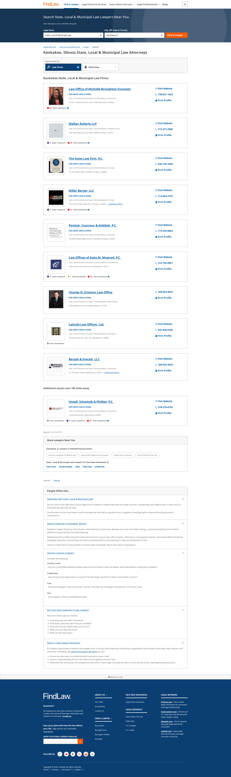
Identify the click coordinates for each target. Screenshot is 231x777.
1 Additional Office (115, 204)
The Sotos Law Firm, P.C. (86, 158)
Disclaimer (66, 769)
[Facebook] (60, 754)
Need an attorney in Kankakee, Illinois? (67, 523)
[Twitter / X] (73, 754)
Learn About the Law (134, 717)
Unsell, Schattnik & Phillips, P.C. (91, 402)
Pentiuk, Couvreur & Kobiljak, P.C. (93, 225)
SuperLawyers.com (169, 712)
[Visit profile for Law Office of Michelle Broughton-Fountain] (56, 96)
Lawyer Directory (49, 47)
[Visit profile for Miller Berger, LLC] (56, 197)
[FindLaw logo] (52, 4)
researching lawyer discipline (84, 651)
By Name (98, 739)
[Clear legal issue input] (100, 35)
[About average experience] (68, 108)
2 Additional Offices (111, 372)
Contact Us (99, 711)
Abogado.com (167, 721)
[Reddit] (85, 754)
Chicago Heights (65, 466)
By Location (99, 725)
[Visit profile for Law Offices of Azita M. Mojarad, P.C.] (56, 264)
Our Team (99, 702)
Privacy (55, 769)
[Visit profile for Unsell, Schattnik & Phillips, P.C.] (56, 408)
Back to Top (117, 677)
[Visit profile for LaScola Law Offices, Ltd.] (56, 331)
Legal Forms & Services (135, 702)
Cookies (78, 769)
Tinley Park (87, 466)
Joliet (77, 466)
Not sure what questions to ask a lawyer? (68, 610)
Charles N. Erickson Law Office (90, 292)
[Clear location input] (161, 35)
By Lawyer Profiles (102, 734)
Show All (46, 480)
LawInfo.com (166, 731)
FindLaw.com (166, 702)
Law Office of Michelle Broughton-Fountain (100, 89)
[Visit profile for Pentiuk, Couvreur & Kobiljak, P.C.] (56, 232)
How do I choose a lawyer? (60, 553)
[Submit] (80, 741)
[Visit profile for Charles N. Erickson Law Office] (56, 299)
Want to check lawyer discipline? (63, 642)
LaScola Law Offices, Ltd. (86, 324)
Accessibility (100, 706)
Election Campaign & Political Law (62, 455)
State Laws (130, 721)
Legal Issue (48, 30)
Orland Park (100, 466)
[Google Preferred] (92, 754)
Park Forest (51, 466)
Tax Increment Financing (147, 455)
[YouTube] (66, 754)
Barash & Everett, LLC (84, 359)
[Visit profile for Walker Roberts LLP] (56, 131)
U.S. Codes (130, 730)
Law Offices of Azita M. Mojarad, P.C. (95, 257)
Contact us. (67, 716)
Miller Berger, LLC (81, 191)
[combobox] (73, 35)
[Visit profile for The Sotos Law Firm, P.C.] (56, 165)
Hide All (57, 480)
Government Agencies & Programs (95, 455)
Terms (46, 769)
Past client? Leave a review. (80, 94)
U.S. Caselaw (131, 725)
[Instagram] (79, 754)
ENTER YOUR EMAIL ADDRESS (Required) (60, 736)
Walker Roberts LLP (83, 124)
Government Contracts (123, 455)
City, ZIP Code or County (115, 30)
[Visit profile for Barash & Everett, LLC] (56, 366)
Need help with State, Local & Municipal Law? (70, 499)
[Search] (185, 4)
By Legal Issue (101, 730)
